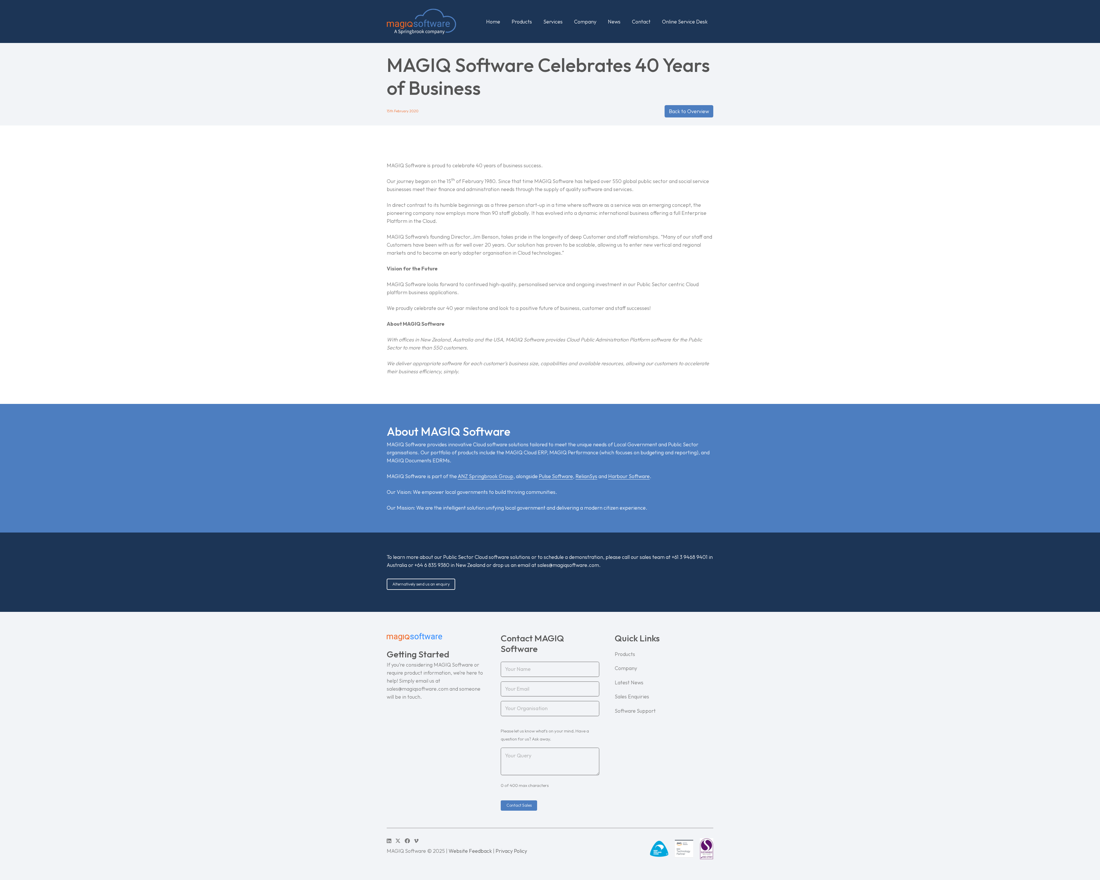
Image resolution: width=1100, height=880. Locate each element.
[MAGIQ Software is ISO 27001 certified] (706, 848)
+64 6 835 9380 (432, 565)
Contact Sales (519, 805)
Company (626, 668)
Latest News (629, 682)
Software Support (635, 711)
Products (625, 654)
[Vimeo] (416, 840)
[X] (397, 840)
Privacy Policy (511, 851)
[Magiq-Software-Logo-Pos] (421, 21)
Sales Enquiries (632, 696)
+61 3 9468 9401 (690, 557)
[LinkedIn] (389, 840)
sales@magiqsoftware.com (568, 565)
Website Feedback (470, 851)
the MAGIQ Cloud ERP (521, 452)
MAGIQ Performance (573, 452)
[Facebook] (407, 840)
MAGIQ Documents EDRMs (418, 460)
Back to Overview (689, 111)
